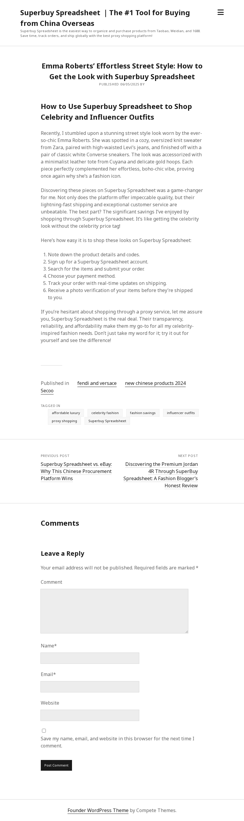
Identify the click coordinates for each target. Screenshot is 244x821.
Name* (49, 645)
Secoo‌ (47, 390)
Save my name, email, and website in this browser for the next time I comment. (117, 742)
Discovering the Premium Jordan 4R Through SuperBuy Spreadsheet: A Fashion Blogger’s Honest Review (160, 475)
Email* (48, 674)
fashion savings (143, 412)
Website (50, 703)
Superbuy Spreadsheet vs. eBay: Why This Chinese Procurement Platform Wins (76, 471)
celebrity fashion (105, 412)
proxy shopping (64, 421)
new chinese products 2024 (155, 383)
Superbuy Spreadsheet (107, 421)
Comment (51, 582)
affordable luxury (66, 412)
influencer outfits (181, 412)
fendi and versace (97, 383)
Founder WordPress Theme (98, 810)
